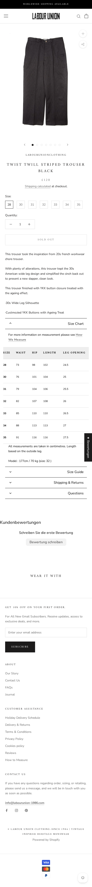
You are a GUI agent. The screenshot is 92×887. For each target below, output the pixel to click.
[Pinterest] (26, 810)
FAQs (9, 687)
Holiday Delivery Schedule (22, 718)
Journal (10, 694)
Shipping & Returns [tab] (69, 482)
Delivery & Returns (17, 725)
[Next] (67, 145)
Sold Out (46, 240)
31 (32, 205)
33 (55, 205)
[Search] (79, 16)
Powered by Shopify (46, 840)
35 (78, 205)
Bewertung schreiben (46, 542)
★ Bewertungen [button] (88, 447)
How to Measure (16, 760)
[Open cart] (86, 16)
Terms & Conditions (18, 732)
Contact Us (12, 680)
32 (44, 205)
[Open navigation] (6, 16)
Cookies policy (14, 746)
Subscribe (20, 647)
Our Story (11, 673)
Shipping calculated (38, 186)
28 (9, 205)
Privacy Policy (14, 739)
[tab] (46, 323)
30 (20, 205)
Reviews (10, 753)
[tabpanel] (46, 398)
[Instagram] (16, 810)
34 (67, 205)
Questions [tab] (76, 493)
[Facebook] (6, 810)
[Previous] (24, 145)
